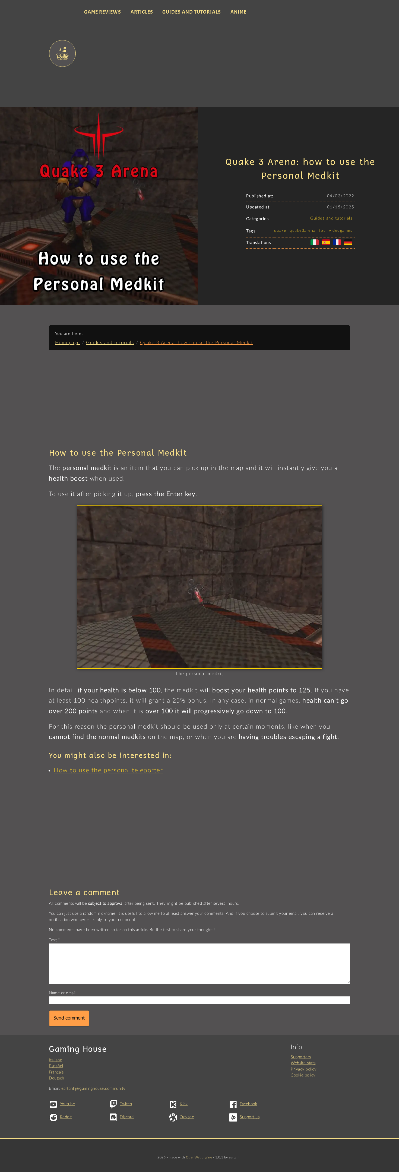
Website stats (303, 1063)
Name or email (62, 993)
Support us (249, 1117)
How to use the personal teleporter (108, 770)
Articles (142, 12)
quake (280, 231)
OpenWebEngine (199, 1157)
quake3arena (303, 231)
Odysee (187, 1117)
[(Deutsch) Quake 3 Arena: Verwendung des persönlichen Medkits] (349, 245)
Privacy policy (303, 1069)
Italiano (55, 1060)
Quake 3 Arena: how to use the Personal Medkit (196, 342)
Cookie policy (303, 1075)
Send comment (69, 1018)
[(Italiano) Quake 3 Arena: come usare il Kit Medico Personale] (316, 245)
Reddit (66, 1117)
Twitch (126, 1104)
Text (53, 940)
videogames (340, 231)
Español (56, 1066)
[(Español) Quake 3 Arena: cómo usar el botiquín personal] (327, 245)
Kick (184, 1104)
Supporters (301, 1057)
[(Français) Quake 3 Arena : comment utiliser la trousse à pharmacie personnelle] (338, 245)
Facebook (248, 1104)
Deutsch (56, 1078)
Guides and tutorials (191, 12)
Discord (127, 1117)
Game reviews (102, 12)
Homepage (67, 342)
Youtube (67, 1104)
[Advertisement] (215, 62)
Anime (238, 12)
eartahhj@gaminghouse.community (93, 1089)
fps (322, 231)
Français (56, 1072)
